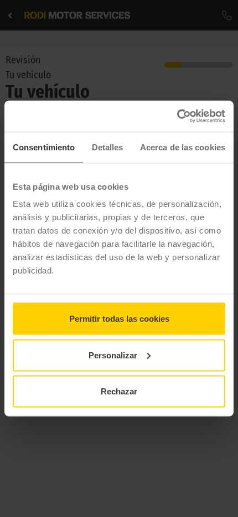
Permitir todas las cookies (119, 318)
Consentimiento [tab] (44, 146)
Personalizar (113, 354)
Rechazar (119, 391)
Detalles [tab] (107, 146)
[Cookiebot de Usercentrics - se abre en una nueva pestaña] (176, 116)
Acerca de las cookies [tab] (182, 146)
